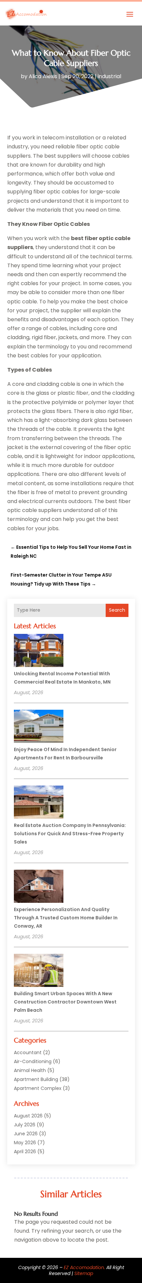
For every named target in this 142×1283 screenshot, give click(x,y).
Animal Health (30, 1070)
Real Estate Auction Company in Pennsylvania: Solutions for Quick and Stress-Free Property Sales (70, 833)
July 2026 (24, 1124)
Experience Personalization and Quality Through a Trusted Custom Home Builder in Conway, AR (66, 917)
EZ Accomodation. (84, 1267)
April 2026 (25, 1151)
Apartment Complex (37, 1088)
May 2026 (25, 1142)
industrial (109, 76)
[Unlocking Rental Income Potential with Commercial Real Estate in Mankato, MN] (38, 651)
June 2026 (26, 1133)
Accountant (28, 1052)
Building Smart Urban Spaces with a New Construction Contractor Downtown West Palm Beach (65, 1001)
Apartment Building (36, 1079)
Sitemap (83, 1273)
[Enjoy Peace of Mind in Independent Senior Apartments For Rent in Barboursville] (38, 727)
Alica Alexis (43, 76)
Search (117, 610)
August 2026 (28, 1115)
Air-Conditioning (33, 1061)
